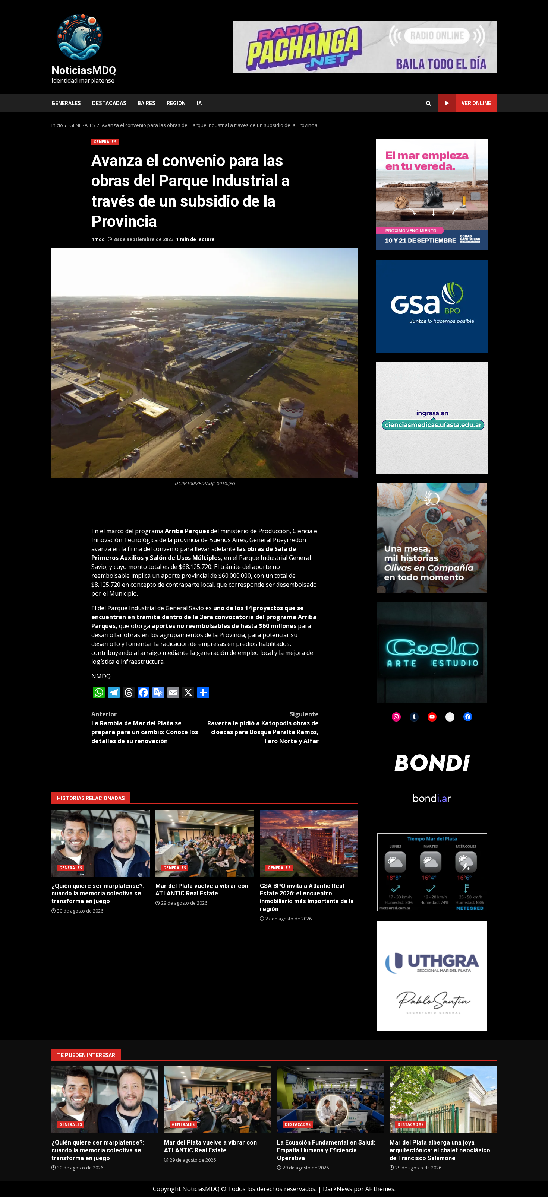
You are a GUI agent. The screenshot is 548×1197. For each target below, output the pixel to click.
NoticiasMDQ (83, 70)
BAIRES (146, 103)
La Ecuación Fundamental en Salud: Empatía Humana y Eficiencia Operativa (330, 1099)
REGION (176, 103)
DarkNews (337, 1189)
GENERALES (66, 103)
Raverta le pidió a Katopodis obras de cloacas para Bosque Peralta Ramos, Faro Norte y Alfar (263, 727)
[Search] (428, 103)
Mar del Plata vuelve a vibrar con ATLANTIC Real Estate (204, 843)
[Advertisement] (365, 46)
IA (199, 103)
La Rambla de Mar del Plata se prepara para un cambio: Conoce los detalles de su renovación (144, 727)
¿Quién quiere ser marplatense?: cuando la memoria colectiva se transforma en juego (100, 843)
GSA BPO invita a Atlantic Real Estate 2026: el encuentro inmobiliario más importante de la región (309, 843)
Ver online (476, 103)
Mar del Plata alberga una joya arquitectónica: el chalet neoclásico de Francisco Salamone (443, 1099)
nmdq (98, 239)
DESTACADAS (109, 103)
